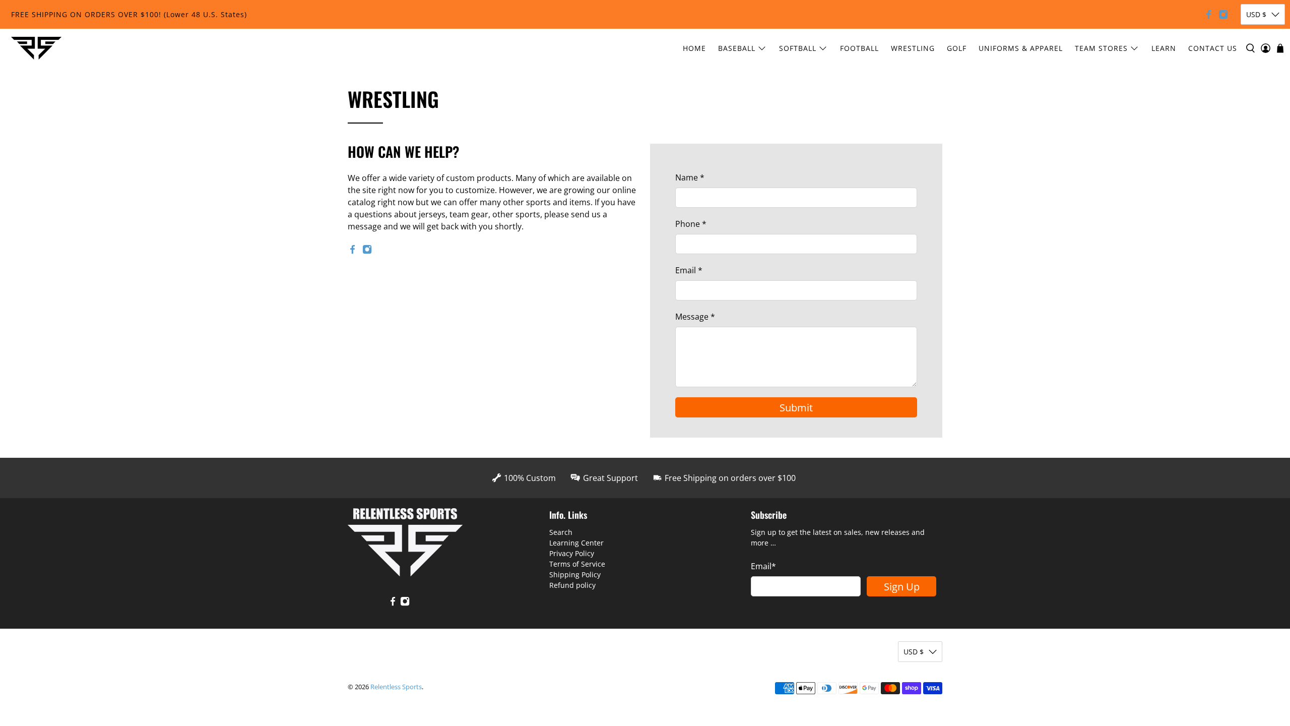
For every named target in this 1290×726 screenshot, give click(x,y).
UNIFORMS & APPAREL (1021, 48)
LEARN (1163, 48)
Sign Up (902, 586)
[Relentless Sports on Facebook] (1208, 14)
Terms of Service (577, 564)
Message (695, 316)
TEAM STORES (1101, 48)
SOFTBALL (797, 48)
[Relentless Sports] (36, 48)
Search (560, 532)
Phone (690, 223)
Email (688, 270)
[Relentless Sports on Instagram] (1223, 14)
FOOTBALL (859, 48)
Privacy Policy (571, 553)
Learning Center (576, 543)
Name (689, 177)
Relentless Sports (396, 686)
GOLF (956, 48)
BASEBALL (736, 48)
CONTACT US (1212, 48)
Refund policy (572, 585)
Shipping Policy (575, 574)
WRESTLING (913, 48)
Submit (796, 407)
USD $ (1256, 14)
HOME (694, 48)
